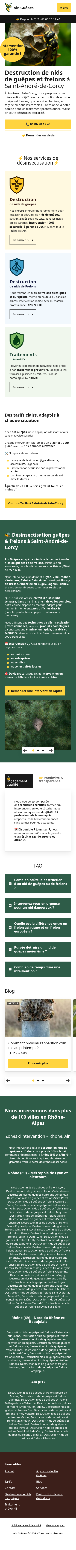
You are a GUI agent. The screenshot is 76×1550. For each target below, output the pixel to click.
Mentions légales (55, 1525)
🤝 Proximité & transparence (51, 779)
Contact (10, 1488)
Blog (39, 1481)
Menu (64, 8)
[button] (25, 750)
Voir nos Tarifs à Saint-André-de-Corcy (35, 503)
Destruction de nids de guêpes (18, 1496)
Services (41, 1488)
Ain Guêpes (24, 7)
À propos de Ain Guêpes (47, 1473)
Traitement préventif (12, 1506)
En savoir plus (23, 240)
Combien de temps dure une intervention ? (37, 969)
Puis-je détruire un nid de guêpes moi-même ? (35, 949)
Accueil (9, 1471)
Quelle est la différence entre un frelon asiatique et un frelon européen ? (40, 927)
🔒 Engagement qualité (17, 780)
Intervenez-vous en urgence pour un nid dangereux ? (37, 905)
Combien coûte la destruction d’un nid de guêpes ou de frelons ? (40, 883)
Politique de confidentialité (26, 1525)
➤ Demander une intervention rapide (35, 691)
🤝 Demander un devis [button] (38, 135)
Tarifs (8, 1481)
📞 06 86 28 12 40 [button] (38, 124)
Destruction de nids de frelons (49, 1496)
